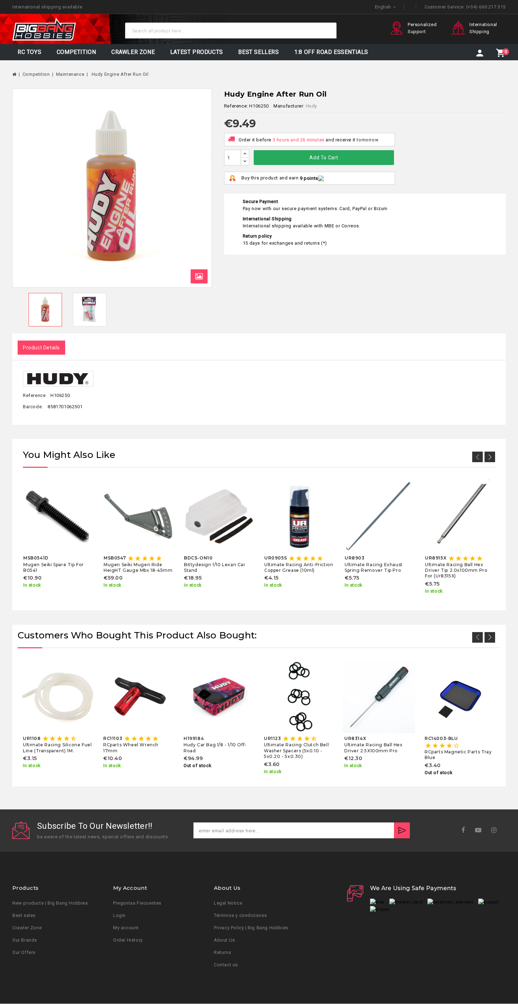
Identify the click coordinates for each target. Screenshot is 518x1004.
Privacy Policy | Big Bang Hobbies (251, 928)
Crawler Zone (27, 928)
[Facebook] (465, 830)
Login (119, 915)
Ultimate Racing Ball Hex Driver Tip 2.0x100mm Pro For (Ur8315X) (456, 570)
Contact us (226, 965)
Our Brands (24, 940)
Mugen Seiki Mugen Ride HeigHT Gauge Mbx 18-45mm (138, 567)
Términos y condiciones (240, 915)
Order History (128, 940)
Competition (76, 52)
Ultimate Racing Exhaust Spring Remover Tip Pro (374, 567)
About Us (224, 940)
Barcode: (33, 406)
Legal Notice (228, 903)
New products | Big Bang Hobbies (50, 903)
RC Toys (29, 52)
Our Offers (24, 952)
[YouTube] (480, 830)
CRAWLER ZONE (133, 52)
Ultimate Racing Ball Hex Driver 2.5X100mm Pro (373, 747)
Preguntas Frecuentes (137, 903)
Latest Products (196, 52)
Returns (222, 952)
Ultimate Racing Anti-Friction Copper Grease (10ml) (298, 567)
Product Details (41, 347)
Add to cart (323, 157)
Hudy (311, 106)
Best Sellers (258, 52)
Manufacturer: (288, 106)
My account (126, 928)
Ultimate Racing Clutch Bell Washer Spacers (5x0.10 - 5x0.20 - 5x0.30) (296, 750)
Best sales (24, 915)
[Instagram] (496, 830)
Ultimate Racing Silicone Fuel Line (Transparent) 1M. (57, 747)
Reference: (236, 106)
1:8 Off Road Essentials (331, 52)
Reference (34, 395)
